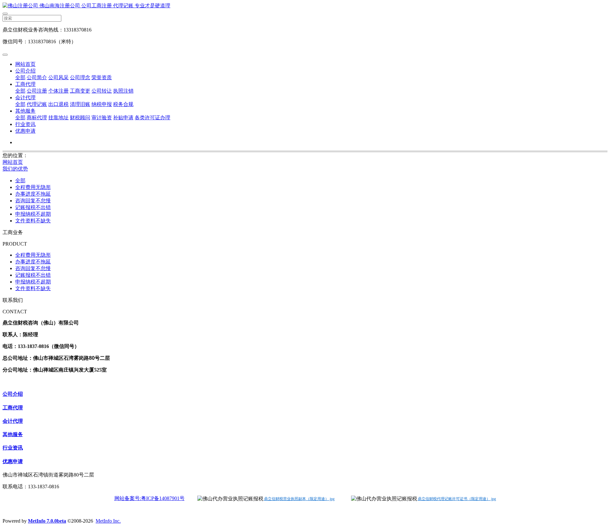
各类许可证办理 (152, 117)
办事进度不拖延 (33, 194)
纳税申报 (102, 104)
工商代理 (25, 84)
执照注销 (123, 91)
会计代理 (25, 97)
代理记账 (37, 104)
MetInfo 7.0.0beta (47, 521)
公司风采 (58, 77)
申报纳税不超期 (33, 214)
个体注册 (58, 91)
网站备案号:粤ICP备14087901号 (149, 498)
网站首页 (25, 64)
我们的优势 (15, 168)
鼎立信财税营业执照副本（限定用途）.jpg (299, 499)
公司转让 (102, 91)
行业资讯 (25, 124)
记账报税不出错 (33, 207)
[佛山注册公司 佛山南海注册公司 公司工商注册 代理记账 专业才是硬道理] (305, 6)
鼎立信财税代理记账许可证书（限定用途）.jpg (457, 499)
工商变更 (80, 91)
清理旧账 (80, 104)
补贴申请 (123, 117)
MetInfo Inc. (108, 521)
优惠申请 (25, 131)
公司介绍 (25, 70)
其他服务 (25, 111)
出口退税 (58, 104)
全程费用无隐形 (33, 187)
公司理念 (80, 77)
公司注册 (37, 91)
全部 (20, 77)
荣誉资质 (102, 77)
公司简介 (37, 77)
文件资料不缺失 (33, 220)
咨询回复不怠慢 (33, 200)
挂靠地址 (58, 117)
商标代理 (37, 117)
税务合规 (123, 104)
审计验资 (102, 117)
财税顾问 (80, 117)
